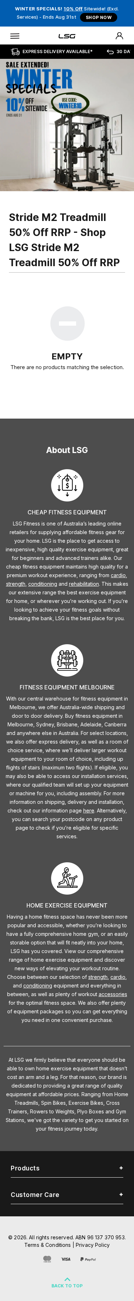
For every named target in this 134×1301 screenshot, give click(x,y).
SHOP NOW (98, 17)
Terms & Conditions (47, 1245)
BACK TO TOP (67, 1285)
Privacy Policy (93, 1245)
